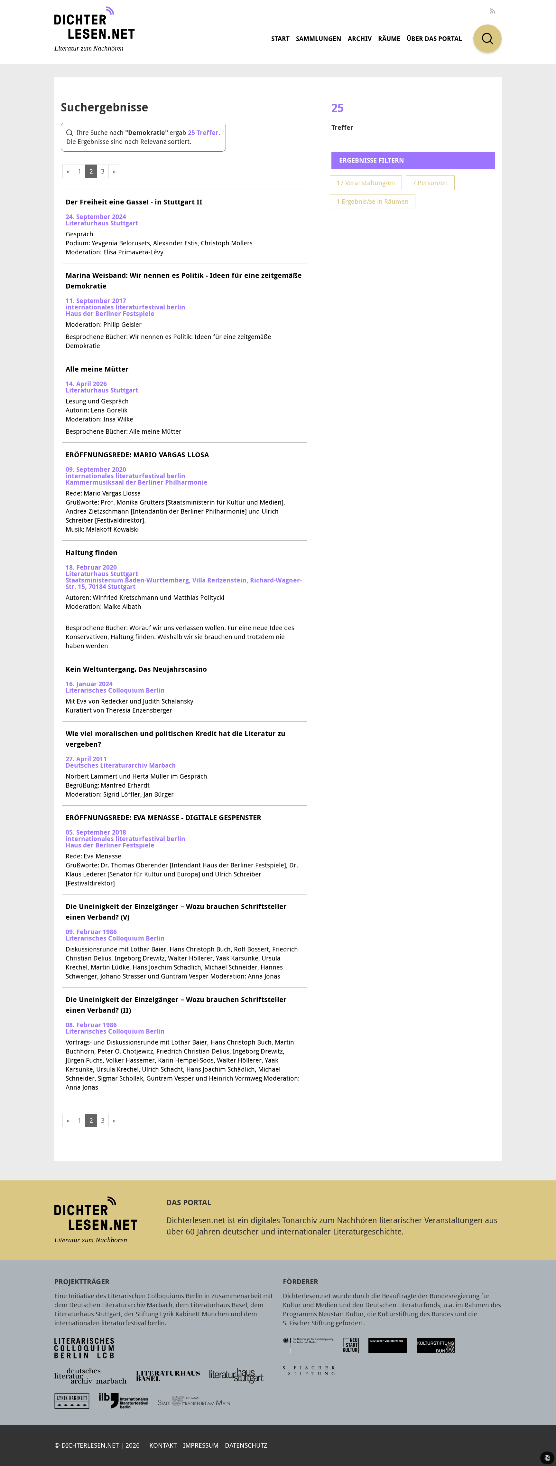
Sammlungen (318, 38)
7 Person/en (430, 182)
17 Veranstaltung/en (366, 182)
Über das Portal (434, 38)
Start (280, 38)
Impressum (200, 1445)
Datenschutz (246, 1445)
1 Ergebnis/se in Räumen (373, 201)
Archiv (360, 38)
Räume (389, 38)
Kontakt (163, 1445)
